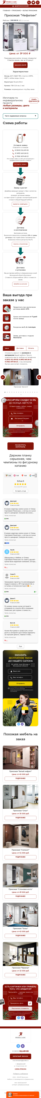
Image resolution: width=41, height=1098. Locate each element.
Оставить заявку (20, 164)
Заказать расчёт (20, 65)
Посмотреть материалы (20, 446)
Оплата (31, 348)
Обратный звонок (20, 1056)
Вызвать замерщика (20, 204)
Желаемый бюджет (22, 418)
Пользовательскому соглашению (16, 432)
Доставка (20, 348)
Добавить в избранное (20, 1074)
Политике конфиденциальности (21, 430)
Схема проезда (20, 1069)
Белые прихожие (30, 10)
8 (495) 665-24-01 (21, 153)
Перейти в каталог (20, 284)
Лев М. (12, 550)
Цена (7, 348)
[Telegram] (18, 724)
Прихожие (16, 10)
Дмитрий (13, 525)
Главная (6, 10)
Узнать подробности (34, 100)
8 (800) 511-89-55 (22, 150)
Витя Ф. (12, 623)
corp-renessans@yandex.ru (21, 1060)
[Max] (22, 724)
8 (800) (20, 1051)
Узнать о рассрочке (20, 244)
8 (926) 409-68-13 (22, 156)
